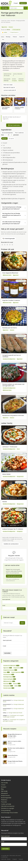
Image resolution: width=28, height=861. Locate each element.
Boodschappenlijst (6, 797)
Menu (5, 8)
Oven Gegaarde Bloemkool (10, 273)
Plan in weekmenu (19, 132)
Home (8, 20)
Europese (14, 80)
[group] (14, 49)
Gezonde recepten (9, 688)
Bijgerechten (4, 27)
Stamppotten (19, 531)
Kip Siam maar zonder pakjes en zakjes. (16, 748)
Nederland (21, 80)
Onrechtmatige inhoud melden (9, 812)
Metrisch (4, 138)
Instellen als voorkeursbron (11, 544)
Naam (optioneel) (6, 599)
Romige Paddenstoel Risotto (15, 761)
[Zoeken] (25, 8)
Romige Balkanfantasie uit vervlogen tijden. (15, 735)
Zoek (22, 623)
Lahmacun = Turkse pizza (9, 446)
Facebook (21, 859)
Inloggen (16, 3)
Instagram (14, 859)
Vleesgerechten (20, 476)
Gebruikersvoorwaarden (7, 806)
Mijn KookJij (4, 791)
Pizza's (18, 449)
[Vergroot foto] (3, 55)
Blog (2, 789)
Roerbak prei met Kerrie (9, 327)
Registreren (23, 3)
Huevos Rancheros (13, 755)
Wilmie (8, 29)
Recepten (13, 20)
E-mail (3, 605)
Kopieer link (22, 36)
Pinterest (15, 36)
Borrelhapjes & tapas (9, 676)
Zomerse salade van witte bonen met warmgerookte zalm (13, 384)
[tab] (13, 55)
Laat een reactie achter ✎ (10, 90)
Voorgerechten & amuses (10, 670)
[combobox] (16, 8)
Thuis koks (4, 802)
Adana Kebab (6, 474)
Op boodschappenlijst (7, 132)
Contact (3, 785)
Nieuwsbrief (4, 793)
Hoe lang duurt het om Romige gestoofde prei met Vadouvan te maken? (11, 215)
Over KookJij (4, 782)
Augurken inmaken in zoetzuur (11, 300)
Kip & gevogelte (8, 685)
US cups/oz (11, 138)
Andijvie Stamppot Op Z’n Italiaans (12, 529)
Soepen (6, 672)
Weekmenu (4, 800)
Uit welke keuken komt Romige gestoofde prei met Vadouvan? (11, 222)
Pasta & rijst (7, 683)
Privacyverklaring (5, 810)
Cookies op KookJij (6, 804)
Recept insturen (5, 795)
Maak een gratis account (14, 576)
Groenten (11, 27)
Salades (17, 685)
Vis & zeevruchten (9, 674)
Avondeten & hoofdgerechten (9, 359)
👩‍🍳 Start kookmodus (14, 125)
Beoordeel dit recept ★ (9, 87)
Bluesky (8, 859)
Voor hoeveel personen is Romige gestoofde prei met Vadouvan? (11, 208)
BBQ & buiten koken (7, 275)
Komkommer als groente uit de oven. (13, 415)
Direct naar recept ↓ (8, 84)
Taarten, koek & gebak (9, 679)
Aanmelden (21, 608)
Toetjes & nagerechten (17, 672)
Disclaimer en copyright (7, 808)
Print (3, 39)
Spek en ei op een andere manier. (14, 742)
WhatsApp (8, 36)
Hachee (4, 501)
